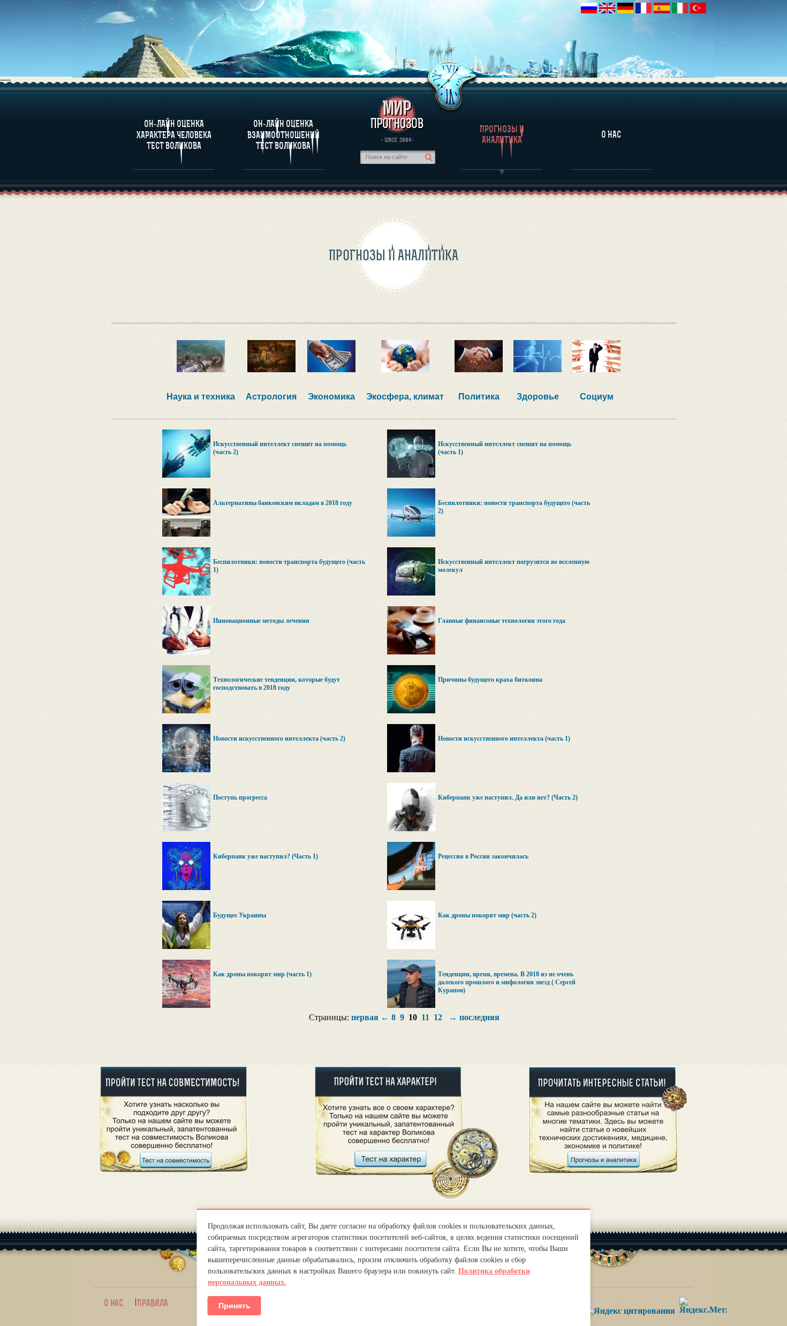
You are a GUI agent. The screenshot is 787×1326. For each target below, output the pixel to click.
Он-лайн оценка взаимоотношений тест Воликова (283, 134)
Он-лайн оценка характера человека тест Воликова (174, 134)
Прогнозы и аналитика (502, 134)
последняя (479, 1017)
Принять (234, 1305)
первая (365, 1017)
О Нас (611, 134)
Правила (152, 1303)
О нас (113, 1303)
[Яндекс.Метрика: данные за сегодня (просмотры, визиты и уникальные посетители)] (703, 1305)
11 (425, 1017)
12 (438, 1017)
